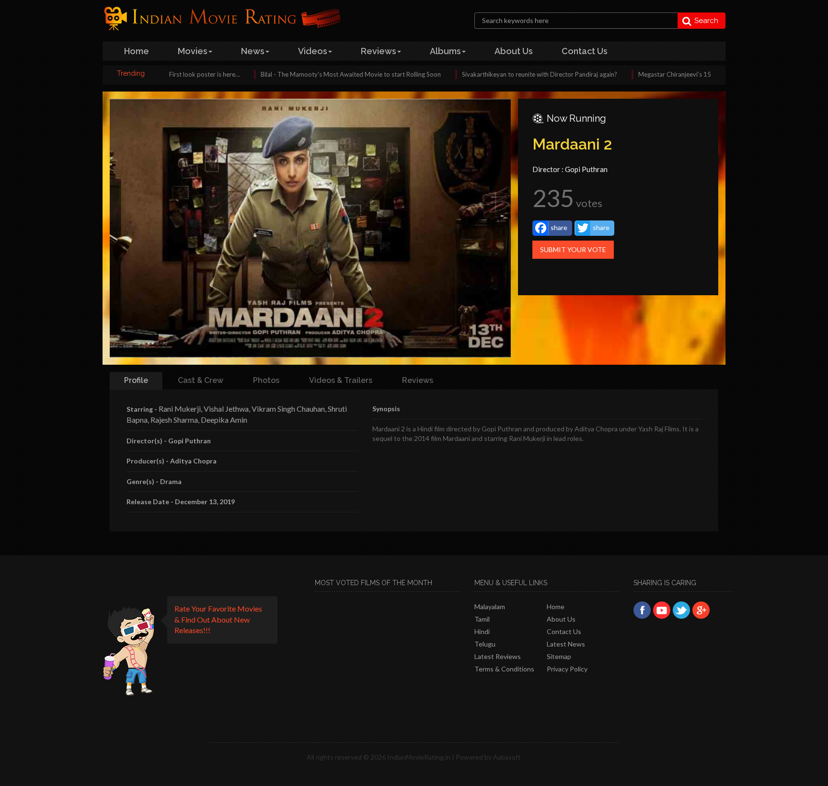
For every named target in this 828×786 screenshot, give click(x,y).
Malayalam (489, 606)
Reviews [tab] (417, 380)
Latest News (566, 644)
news (252, 51)
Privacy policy (567, 669)
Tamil (482, 619)
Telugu (484, 644)
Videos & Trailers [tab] (340, 380)
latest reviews (497, 656)
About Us (561, 619)
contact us (585, 51)
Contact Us (564, 631)
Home (555, 606)
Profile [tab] (136, 380)
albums (445, 51)
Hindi (482, 631)
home (136, 51)
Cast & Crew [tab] (200, 380)
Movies (192, 51)
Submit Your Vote (573, 249)
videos (312, 51)
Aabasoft (507, 757)
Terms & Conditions (504, 669)
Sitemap (559, 656)
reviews (378, 51)
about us (513, 51)
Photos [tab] (266, 380)
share (559, 227)
